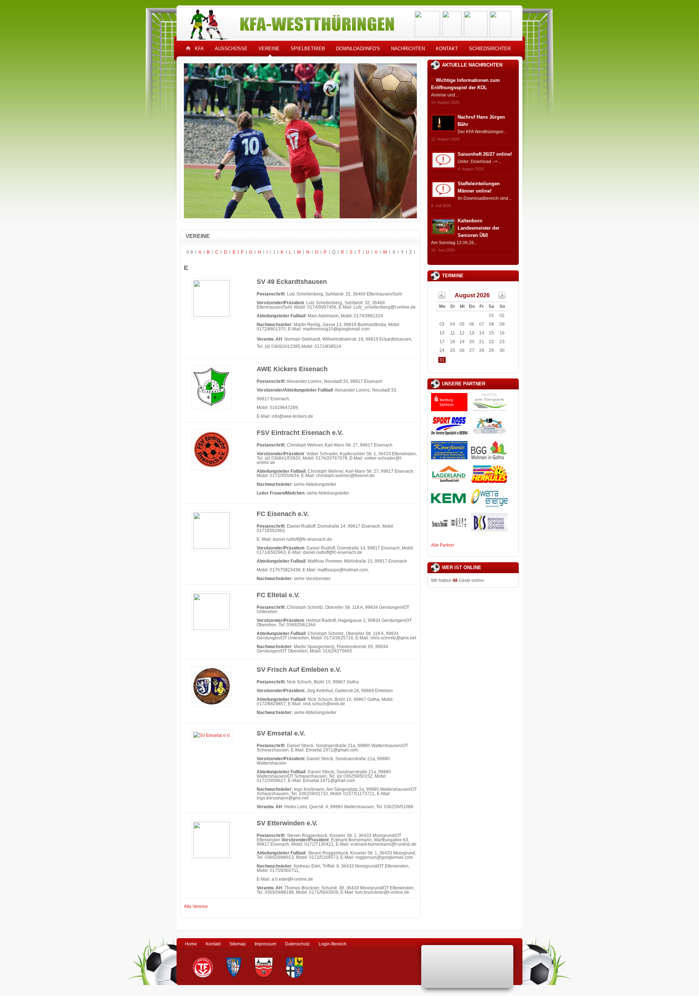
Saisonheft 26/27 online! (485, 154)
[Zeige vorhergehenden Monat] (442, 297)
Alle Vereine (196, 906)
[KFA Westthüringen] (289, 22)
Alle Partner (442, 545)
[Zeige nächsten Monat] (502, 297)
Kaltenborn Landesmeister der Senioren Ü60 (478, 228)
